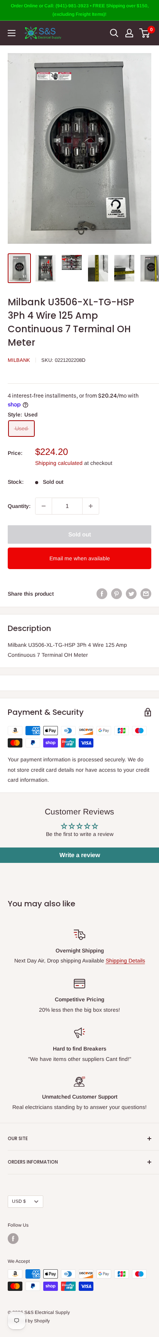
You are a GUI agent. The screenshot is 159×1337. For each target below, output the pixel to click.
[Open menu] (11, 33)
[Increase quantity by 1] (91, 506)
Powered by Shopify (29, 1321)
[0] (145, 33)
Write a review (79, 855)
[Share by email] (145, 593)
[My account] (129, 33)
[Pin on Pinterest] (116, 593)
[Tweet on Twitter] (131, 593)
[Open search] (114, 33)
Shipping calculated (59, 463)
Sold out (79, 534)
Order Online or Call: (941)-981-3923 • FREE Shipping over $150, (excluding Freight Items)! (80, 10)
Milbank (19, 360)
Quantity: (19, 506)
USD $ (19, 1201)
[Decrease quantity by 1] (44, 506)
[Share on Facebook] (101, 593)
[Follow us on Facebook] (13, 1238)
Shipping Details (125, 960)
